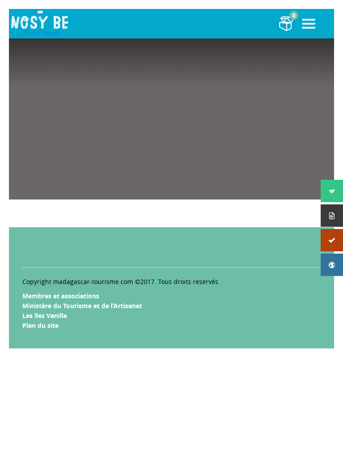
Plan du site (40, 325)
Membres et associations (60, 296)
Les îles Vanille (44, 315)
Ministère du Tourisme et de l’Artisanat (82, 305)
